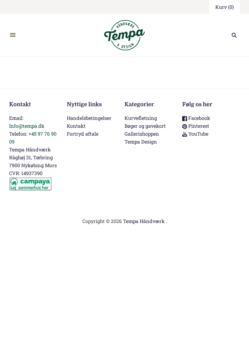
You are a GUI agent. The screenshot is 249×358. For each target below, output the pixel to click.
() (224, 7)
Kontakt (76, 126)
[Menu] (12, 35)
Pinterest (198, 126)
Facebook (198, 118)
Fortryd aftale (82, 133)
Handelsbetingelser (89, 118)
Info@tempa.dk (26, 126)
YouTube (197, 133)
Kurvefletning (140, 118)
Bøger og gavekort (145, 126)
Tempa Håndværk (144, 221)
